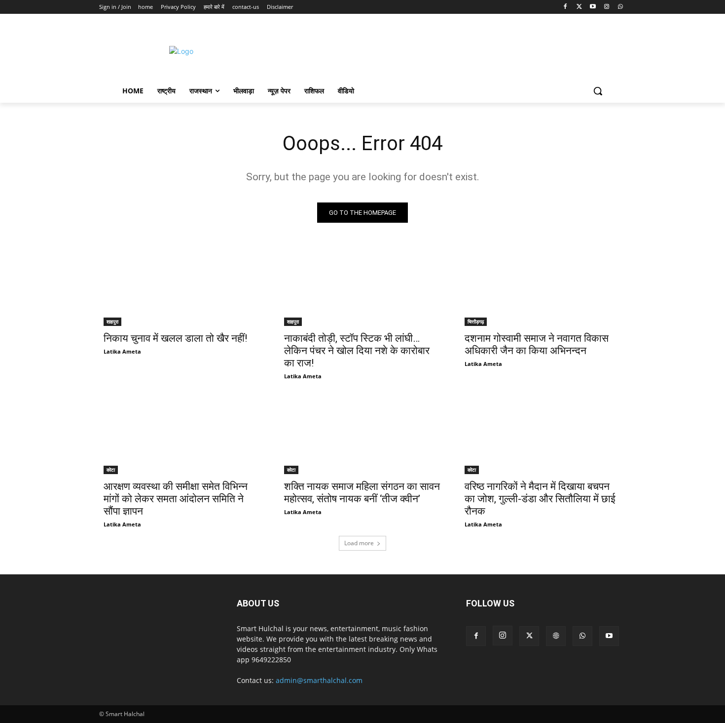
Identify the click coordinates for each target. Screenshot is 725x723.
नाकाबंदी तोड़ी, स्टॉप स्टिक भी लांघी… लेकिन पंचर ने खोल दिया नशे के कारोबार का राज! (357, 350)
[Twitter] (579, 7)
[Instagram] (606, 7)
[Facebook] (565, 7)
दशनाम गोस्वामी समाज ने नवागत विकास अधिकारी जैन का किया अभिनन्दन (537, 344)
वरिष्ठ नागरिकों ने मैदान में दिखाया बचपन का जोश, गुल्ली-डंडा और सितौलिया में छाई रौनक (540, 499)
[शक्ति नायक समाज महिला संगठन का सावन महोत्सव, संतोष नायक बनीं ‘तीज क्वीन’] (362, 435)
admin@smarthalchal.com (319, 680)
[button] (598, 91)
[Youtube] (593, 7)
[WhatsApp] (620, 7)
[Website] (556, 636)
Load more (359, 543)
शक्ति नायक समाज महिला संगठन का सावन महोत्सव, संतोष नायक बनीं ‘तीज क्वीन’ (362, 493)
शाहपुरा (112, 321)
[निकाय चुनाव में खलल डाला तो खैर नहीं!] (182, 286)
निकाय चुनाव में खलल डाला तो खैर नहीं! (175, 338)
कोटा (111, 469)
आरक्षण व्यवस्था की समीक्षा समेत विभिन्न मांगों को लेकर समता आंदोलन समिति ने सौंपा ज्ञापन (176, 499)
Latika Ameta (122, 351)
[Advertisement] (445, 50)
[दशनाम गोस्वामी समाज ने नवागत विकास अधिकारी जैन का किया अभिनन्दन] (543, 286)
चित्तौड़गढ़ (476, 321)
